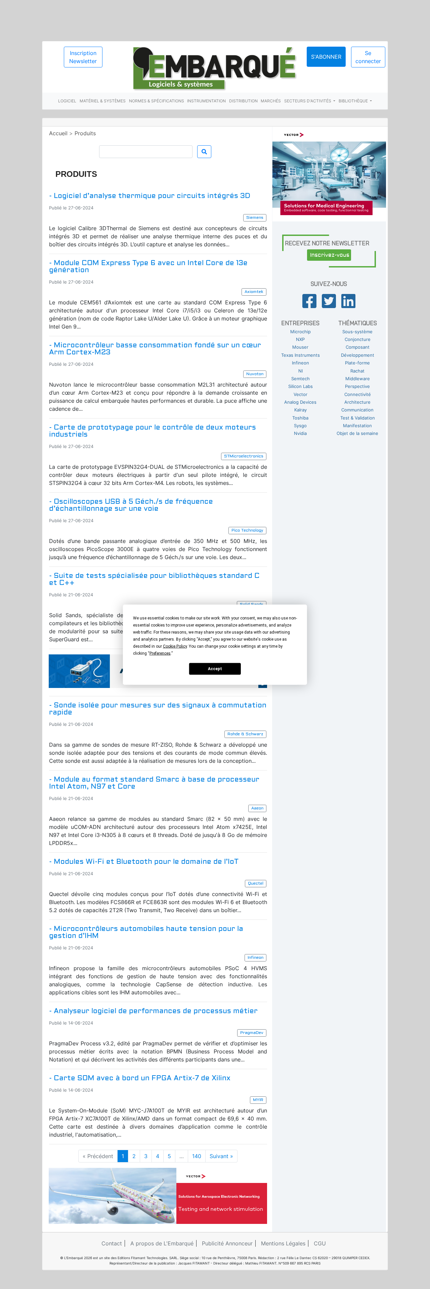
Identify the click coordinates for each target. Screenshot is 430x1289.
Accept (215, 668)
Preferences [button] (160, 653)
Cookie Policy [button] (175, 646)
